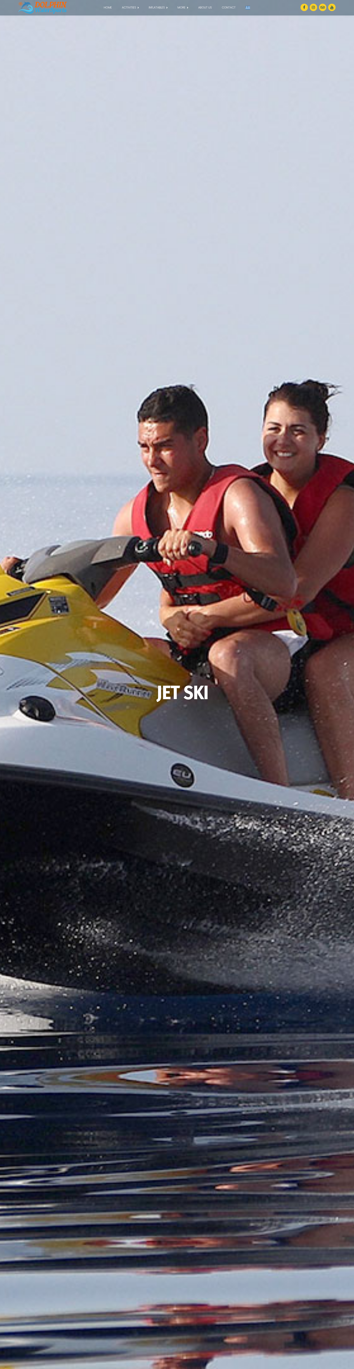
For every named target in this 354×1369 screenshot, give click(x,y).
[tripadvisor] (322, 7)
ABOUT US (205, 7)
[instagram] (313, 7)
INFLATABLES (157, 7)
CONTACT (229, 7)
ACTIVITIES (129, 7)
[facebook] (304, 7)
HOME (108, 7)
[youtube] (332, 7)
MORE (181, 7)
